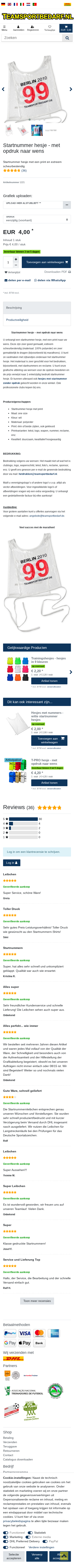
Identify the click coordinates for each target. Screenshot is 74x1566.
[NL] (28, 4)
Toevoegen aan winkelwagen (45, 262)
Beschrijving (14, 307)
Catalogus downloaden (18, 1459)
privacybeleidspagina (16, 1521)
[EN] (9, 4)
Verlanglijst (13, 272)
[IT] (22, 4)
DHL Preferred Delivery (25, 1541)
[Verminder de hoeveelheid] (16, 265)
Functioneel (17, 1532)
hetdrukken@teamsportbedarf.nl (38, 474)
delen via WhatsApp (51, 280)
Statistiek (40, 1532)
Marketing (16, 1537)
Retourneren (11, 1450)
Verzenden (10, 1442)
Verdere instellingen (41, 1547)
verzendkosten (54, 687)
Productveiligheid (17, 319)
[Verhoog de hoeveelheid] (16, 259)
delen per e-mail (19, 280)
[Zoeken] (67, 37)
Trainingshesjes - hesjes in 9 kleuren (48, 660)
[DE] (3, 4)
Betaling (8, 1437)
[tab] (37, 308)
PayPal (53, 1541)
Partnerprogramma (15, 1472)
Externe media (41, 1537)
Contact (8, 1455)
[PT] (34, 4)
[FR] (16, 4)
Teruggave (10, 1446)
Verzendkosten (27, 293)
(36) (24, 170)
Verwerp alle (37, 1556)
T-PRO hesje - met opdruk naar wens (44, 762)
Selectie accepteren (14, 1556)
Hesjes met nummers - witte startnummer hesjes (47, 716)
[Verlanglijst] (50, 28)
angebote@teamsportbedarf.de (46, 515)
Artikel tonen (49, 680)
